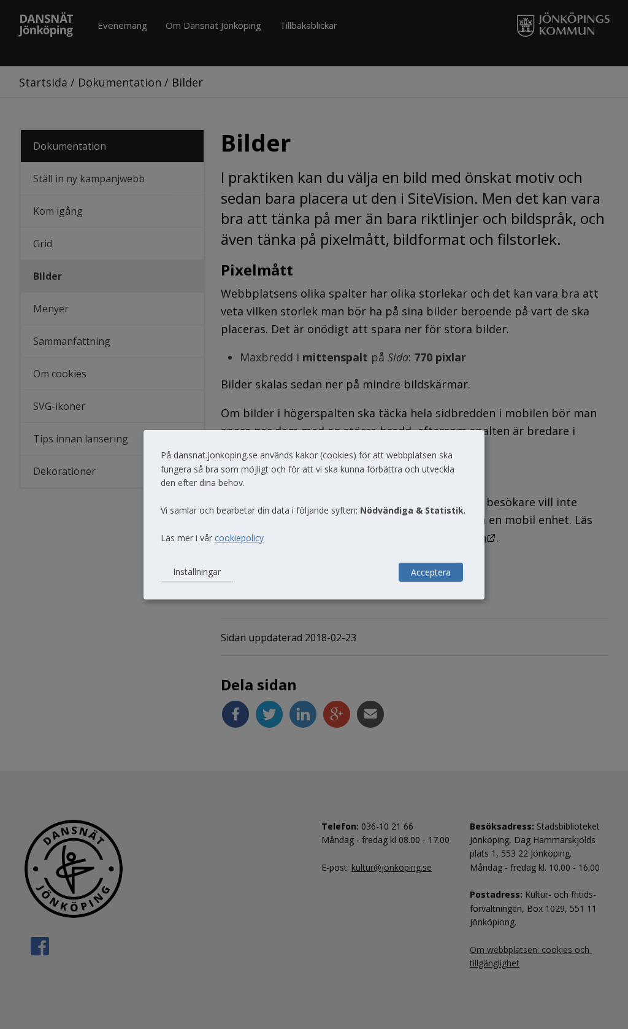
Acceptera (431, 572)
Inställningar (197, 571)
